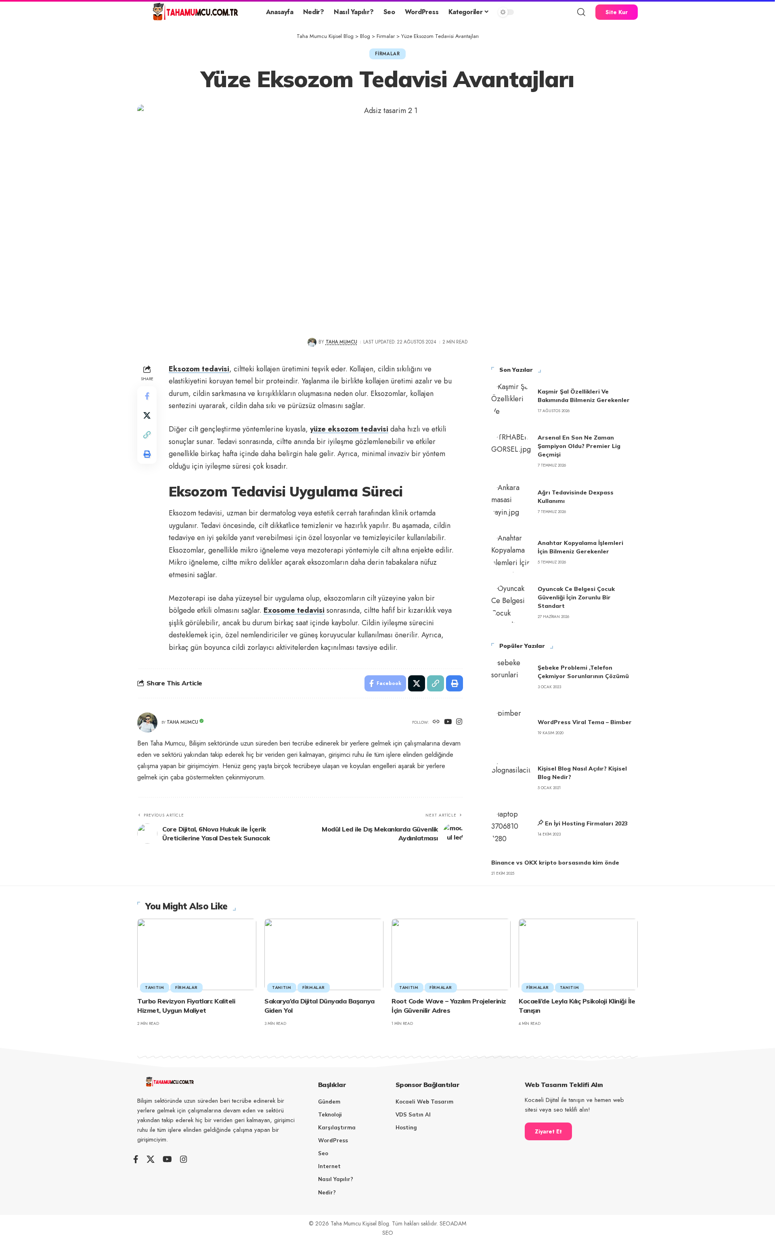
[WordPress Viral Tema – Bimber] (511, 727)
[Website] (436, 722)
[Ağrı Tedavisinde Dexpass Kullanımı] (511, 502)
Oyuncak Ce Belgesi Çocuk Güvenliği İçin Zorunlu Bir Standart (576, 597)
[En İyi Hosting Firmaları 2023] (511, 828)
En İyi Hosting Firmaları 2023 (586, 823)
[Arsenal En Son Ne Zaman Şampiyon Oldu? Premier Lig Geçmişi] (511, 451)
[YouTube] (447, 722)
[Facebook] (135, 1159)
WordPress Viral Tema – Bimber (585, 722)
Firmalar (387, 53)
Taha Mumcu (341, 342)
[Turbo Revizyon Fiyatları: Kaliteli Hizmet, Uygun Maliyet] (196, 954)
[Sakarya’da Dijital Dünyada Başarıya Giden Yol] (323, 954)
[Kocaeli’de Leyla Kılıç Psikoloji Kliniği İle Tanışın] (578, 954)
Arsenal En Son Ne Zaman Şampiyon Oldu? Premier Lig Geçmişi (579, 446)
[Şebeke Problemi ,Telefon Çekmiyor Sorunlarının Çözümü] (511, 677)
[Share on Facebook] (147, 395)
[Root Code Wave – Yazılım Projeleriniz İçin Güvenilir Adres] (451, 954)
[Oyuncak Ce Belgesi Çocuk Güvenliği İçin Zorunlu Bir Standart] (511, 602)
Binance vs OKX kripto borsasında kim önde (555, 862)
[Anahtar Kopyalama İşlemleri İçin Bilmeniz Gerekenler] (511, 552)
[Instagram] (459, 722)
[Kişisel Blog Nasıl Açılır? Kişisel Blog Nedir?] (511, 778)
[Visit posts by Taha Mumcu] (312, 342)
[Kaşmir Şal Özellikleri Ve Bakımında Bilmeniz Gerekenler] (511, 401)
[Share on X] (147, 415)
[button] (581, 12)
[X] (151, 1159)
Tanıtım (154, 987)
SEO (387, 1233)
